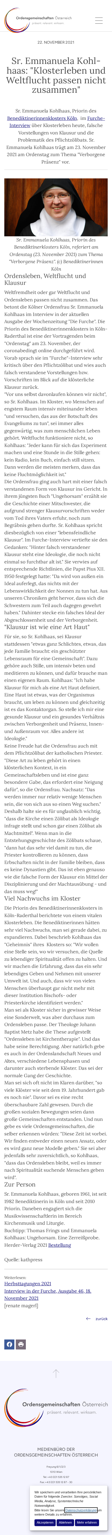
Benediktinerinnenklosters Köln (42, 118)
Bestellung (59, 1245)
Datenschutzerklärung (80, 1510)
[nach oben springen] (56, 1373)
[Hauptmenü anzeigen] (99, 20)
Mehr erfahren (87, 1522)
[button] (9, 1344)
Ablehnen (65, 1522)
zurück (102, 1318)
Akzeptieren (45, 1522)
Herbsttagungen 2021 (27, 1283)
